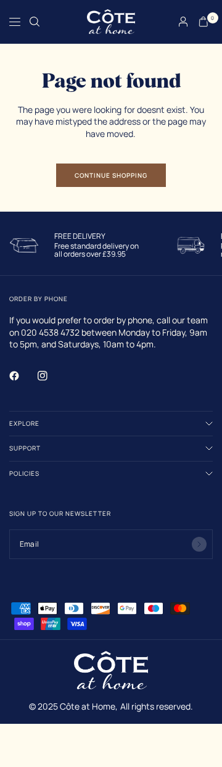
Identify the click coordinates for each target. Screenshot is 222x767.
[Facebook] (22, 375)
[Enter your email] (199, 544)
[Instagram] (51, 375)
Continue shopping (111, 175)
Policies (24, 473)
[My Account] (183, 21)
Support (25, 448)
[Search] (34, 21)
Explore (24, 423)
